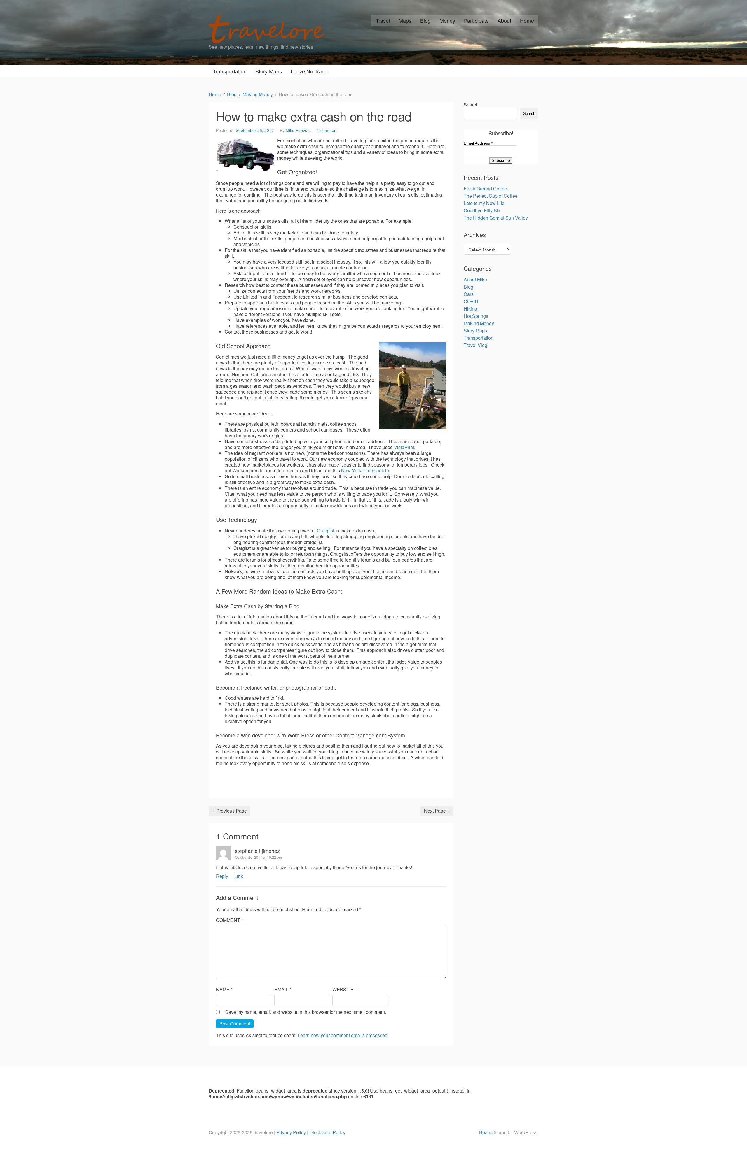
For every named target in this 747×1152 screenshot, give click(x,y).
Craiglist (326, 530)
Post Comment (234, 1023)
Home (527, 20)
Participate (476, 20)
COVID (471, 301)
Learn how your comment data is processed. (343, 1035)
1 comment (327, 130)
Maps (405, 20)
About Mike (475, 279)
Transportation (230, 71)
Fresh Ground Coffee (485, 188)
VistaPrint (404, 447)
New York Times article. (365, 470)
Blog (425, 20)
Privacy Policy (291, 1132)
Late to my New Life (484, 203)
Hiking (470, 308)
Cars (469, 294)
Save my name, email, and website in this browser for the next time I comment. (305, 1012)
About (504, 20)
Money (447, 20)
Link (238, 876)
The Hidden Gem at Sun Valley (496, 217)
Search (471, 104)
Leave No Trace (309, 71)
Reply (222, 876)
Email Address (478, 143)
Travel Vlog (475, 345)
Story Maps (268, 71)
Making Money (479, 323)
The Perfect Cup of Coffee (491, 195)
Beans (486, 1132)
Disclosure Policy (327, 1132)
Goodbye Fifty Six (482, 210)
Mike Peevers (298, 130)
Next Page (435, 810)
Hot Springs (476, 316)
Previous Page (231, 810)
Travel (383, 20)
